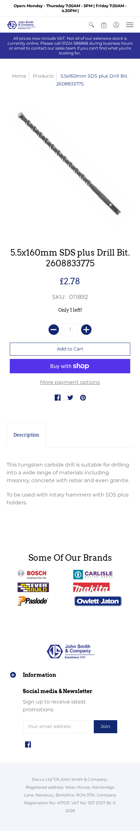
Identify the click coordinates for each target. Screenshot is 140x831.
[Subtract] (54, 329)
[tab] (26, 435)
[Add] (86, 329)
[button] (91, 25)
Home (19, 76)
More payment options (70, 382)
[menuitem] (91, 25)
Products (43, 76)
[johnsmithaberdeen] (21, 25)
